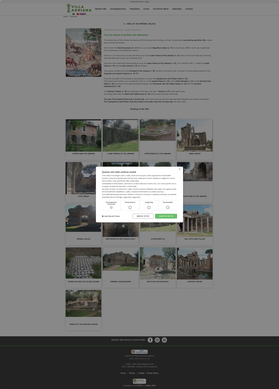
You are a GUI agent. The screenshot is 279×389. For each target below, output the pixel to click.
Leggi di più (136, 197)
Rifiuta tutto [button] (143, 216)
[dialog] (139, 194)
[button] (111, 216)
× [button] (179, 169)
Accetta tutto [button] (166, 216)
